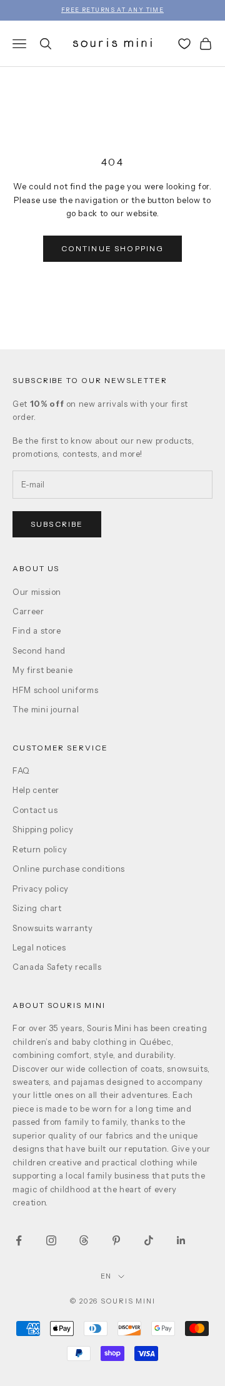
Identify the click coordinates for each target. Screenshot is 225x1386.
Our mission (36, 592)
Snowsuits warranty (52, 928)
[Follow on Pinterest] (116, 1240)
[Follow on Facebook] (18, 1240)
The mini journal (45, 709)
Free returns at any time (112, 9)
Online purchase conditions (68, 869)
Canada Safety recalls (57, 967)
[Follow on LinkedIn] (181, 1240)
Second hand (39, 651)
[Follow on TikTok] (148, 1240)
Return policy (39, 849)
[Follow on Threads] (84, 1240)
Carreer (28, 611)
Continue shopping (112, 248)
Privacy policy (40, 889)
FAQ (21, 770)
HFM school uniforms (55, 690)
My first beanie (42, 670)
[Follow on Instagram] (51, 1240)
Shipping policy (43, 829)
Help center (35, 790)
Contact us (35, 810)
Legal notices (39, 947)
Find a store (36, 631)
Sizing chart (37, 908)
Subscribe (57, 524)
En (106, 1276)
